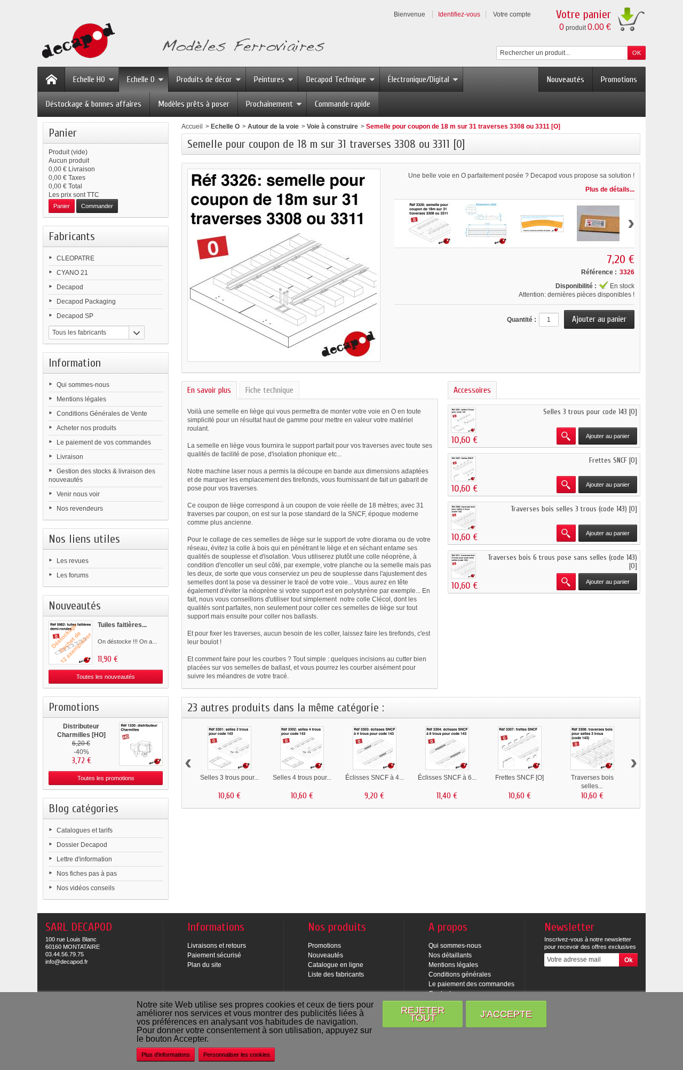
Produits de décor (204, 79)
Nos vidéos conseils (86, 888)
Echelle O (141, 79)
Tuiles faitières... (122, 625)
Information (75, 363)
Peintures (269, 79)
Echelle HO (89, 79)
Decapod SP (75, 316)
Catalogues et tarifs (85, 830)
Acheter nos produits (86, 428)
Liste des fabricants (336, 974)
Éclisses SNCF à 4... (374, 777)
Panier (63, 133)
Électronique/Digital (418, 79)
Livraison (70, 457)
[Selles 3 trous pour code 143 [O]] (463, 420)
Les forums (73, 575)
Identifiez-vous (459, 14)
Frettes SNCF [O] (613, 460)
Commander (97, 206)
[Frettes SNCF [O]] (463, 468)
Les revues (73, 561)
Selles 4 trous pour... (302, 777)
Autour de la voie (273, 126)
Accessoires (472, 390)
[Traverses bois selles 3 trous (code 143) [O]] (463, 517)
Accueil (192, 126)
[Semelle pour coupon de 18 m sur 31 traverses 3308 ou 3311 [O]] (430, 223)
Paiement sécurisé (214, 955)
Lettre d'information (84, 859)
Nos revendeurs (80, 508)
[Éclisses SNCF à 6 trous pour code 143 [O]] (447, 748)
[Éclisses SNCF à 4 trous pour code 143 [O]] (374, 748)
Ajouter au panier (608, 436)
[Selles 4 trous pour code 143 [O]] (302, 748)
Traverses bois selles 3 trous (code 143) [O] (574, 508)
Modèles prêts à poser (193, 104)
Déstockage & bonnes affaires (93, 104)
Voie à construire (332, 126)
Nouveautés (565, 79)
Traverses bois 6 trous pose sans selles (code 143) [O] (562, 561)
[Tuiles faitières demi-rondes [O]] (70, 642)
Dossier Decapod (82, 845)
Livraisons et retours (216, 945)
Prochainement (269, 104)
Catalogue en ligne (335, 965)
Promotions (619, 79)
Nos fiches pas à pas (87, 873)
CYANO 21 (72, 272)
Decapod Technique (336, 79)
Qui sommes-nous (83, 385)
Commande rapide (342, 104)
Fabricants (72, 236)
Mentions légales (81, 399)
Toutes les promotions (105, 778)
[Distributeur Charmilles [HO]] (141, 744)
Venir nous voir (78, 494)
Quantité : (521, 319)
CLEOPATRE (75, 258)
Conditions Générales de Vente (102, 413)
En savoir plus (209, 390)
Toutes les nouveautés (105, 676)
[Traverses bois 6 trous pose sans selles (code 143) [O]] (463, 565)
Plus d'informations (165, 1054)
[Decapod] (181, 41)
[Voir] (566, 436)
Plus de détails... (609, 189)
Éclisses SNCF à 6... (447, 777)
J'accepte (506, 1013)
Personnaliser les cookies (236, 1054)
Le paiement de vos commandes (104, 442)
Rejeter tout (422, 1013)
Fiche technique (269, 390)
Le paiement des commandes (471, 984)
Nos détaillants (450, 955)
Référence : (599, 272)
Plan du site (204, 965)
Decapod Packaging (86, 301)
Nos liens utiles (84, 539)
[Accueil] (51, 79)
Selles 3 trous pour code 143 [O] (590, 411)
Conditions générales (459, 974)
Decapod (70, 287)
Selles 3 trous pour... (229, 777)
